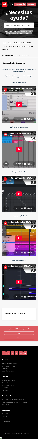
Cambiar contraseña (26, 31)
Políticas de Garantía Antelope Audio (13, 399)
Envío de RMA (6, 404)
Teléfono (4, 416)
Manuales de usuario (26, 33)
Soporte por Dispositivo (9, 366)
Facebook (5, 390)
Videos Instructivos (8, 385)
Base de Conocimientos (9, 383)
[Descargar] (15, 224)
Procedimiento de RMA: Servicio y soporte (14, 402)
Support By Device (14, 43)
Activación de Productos (9, 364)
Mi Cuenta (5, 388)
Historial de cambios (12, 33)
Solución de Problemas (9, 380)
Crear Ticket (5, 414)
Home (4, 43)
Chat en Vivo (6, 421)
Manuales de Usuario (8, 371)
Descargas (5, 368)
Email (3, 419)
